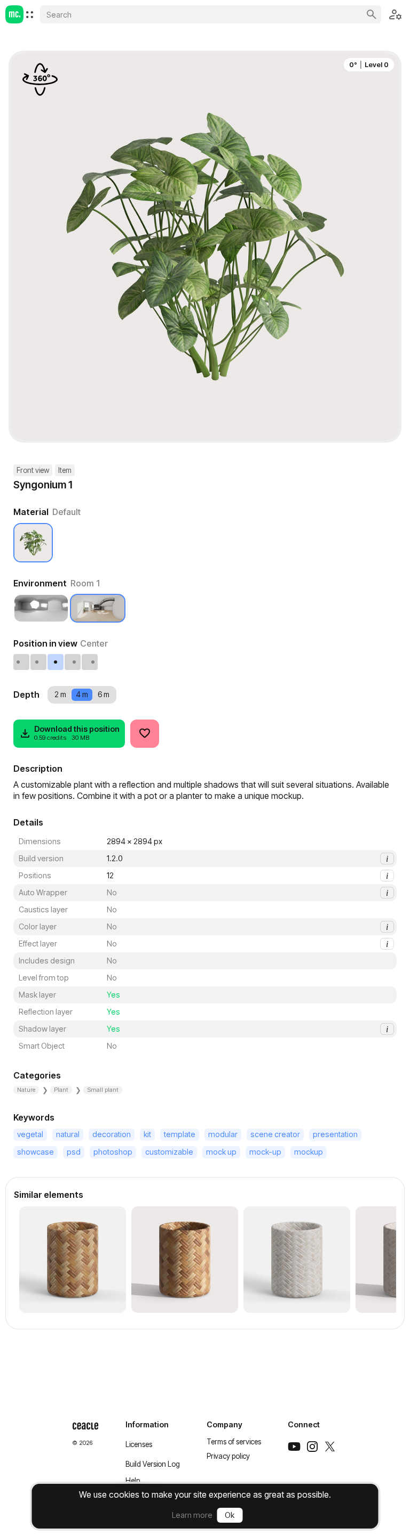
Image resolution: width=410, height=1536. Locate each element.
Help (132, 1480)
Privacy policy (228, 1456)
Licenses (138, 1444)
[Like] (144, 734)
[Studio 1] (41, 608)
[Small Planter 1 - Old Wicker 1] (296, 1259)
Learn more (192, 1514)
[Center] (56, 662)
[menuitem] (29, 14)
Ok (229, 1514)
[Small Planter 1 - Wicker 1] (72, 1259)
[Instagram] (312, 1446)
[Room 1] (97, 608)
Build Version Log (152, 1464)
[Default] (33, 542)
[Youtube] (294, 1446)
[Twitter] (329, 1446)
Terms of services (234, 1441)
